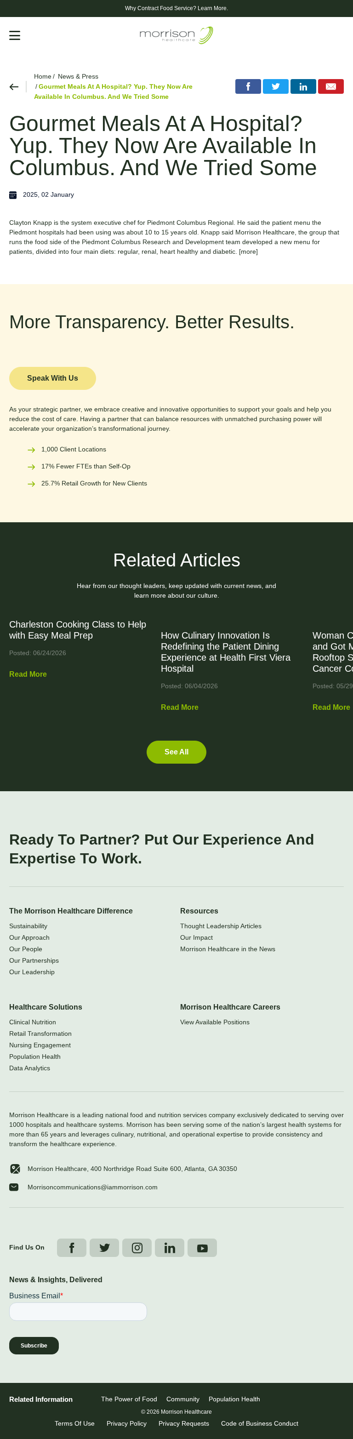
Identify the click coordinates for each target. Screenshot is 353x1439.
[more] (248, 251)
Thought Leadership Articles (221, 926)
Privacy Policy (127, 1423)
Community (182, 1399)
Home (42, 76)
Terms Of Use (75, 1423)
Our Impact (196, 937)
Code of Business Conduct (259, 1423)
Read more (28, 674)
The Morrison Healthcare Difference (71, 911)
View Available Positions (215, 1022)
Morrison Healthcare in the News (227, 949)
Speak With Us (52, 378)
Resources (199, 911)
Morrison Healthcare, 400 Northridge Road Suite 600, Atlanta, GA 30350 (132, 1168)
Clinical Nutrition (32, 1022)
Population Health (35, 1056)
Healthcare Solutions (45, 1007)
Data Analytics (29, 1068)
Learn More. (213, 8)
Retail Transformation (40, 1033)
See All (176, 752)
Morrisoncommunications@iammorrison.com (93, 1187)
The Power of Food (129, 1399)
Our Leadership (32, 972)
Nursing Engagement (40, 1045)
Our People (25, 949)
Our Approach (29, 937)
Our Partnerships (34, 960)
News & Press (78, 76)
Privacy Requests (184, 1423)
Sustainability (28, 926)
